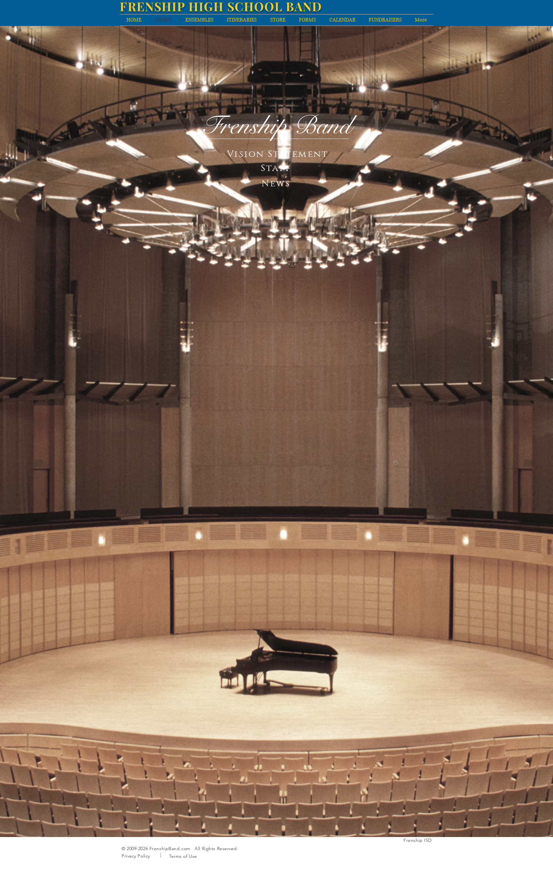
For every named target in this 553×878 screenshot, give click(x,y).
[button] (277, 153)
